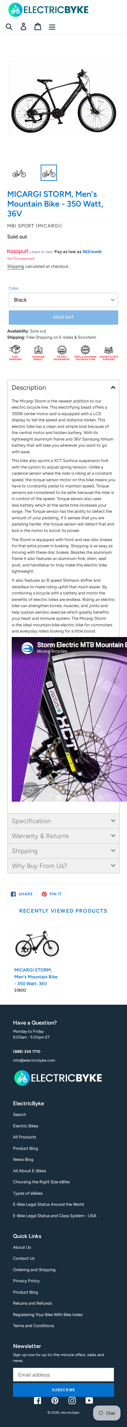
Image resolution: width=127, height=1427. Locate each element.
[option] (15, 174)
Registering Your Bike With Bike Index (48, 1314)
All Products (24, 1137)
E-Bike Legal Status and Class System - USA (54, 1215)
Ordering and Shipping (34, 1269)
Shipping (15, 266)
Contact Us (24, 1258)
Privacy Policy (26, 1280)
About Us (22, 1247)
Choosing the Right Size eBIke (41, 1181)
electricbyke (70, 1412)
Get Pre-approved (21, 258)
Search (19, 1114)
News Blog (23, 1159)
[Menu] (52, 27)
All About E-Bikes (29, 1170)
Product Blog (25, 1148)
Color (14, 288)
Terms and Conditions (33, 1325)
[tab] (63, 387)
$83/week (92, 251)
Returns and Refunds (32, 1303)
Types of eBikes (28, 1193)
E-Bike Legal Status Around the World (48, 1204)
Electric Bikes (25, 1125)
